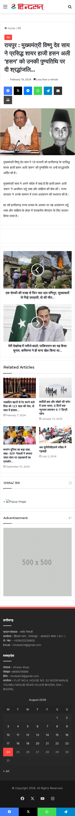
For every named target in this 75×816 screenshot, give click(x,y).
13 (37, 734)
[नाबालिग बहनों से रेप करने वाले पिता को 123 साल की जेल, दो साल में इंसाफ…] (19, 388)
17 (8, 743)
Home (11, 28)
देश (19, 28)
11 (18, 734)
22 (57, 743)
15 (57, 734)
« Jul (6, 771)
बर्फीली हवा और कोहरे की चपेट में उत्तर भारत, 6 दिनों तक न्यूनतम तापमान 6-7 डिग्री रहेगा (54, 408)
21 (47, 743)
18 (17, 743)
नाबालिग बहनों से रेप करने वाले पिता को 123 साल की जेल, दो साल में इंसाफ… (19, 406)
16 (66, 734)
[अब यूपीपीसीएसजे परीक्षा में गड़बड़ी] (55, 434)
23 (67, 743)
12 (27, 734)
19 (27, 743)
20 (37, 743)
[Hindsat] (27, 6)
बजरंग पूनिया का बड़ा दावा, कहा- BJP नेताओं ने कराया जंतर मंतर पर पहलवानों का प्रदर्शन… (17, 455)
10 (8, 734)
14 (47, 734)
